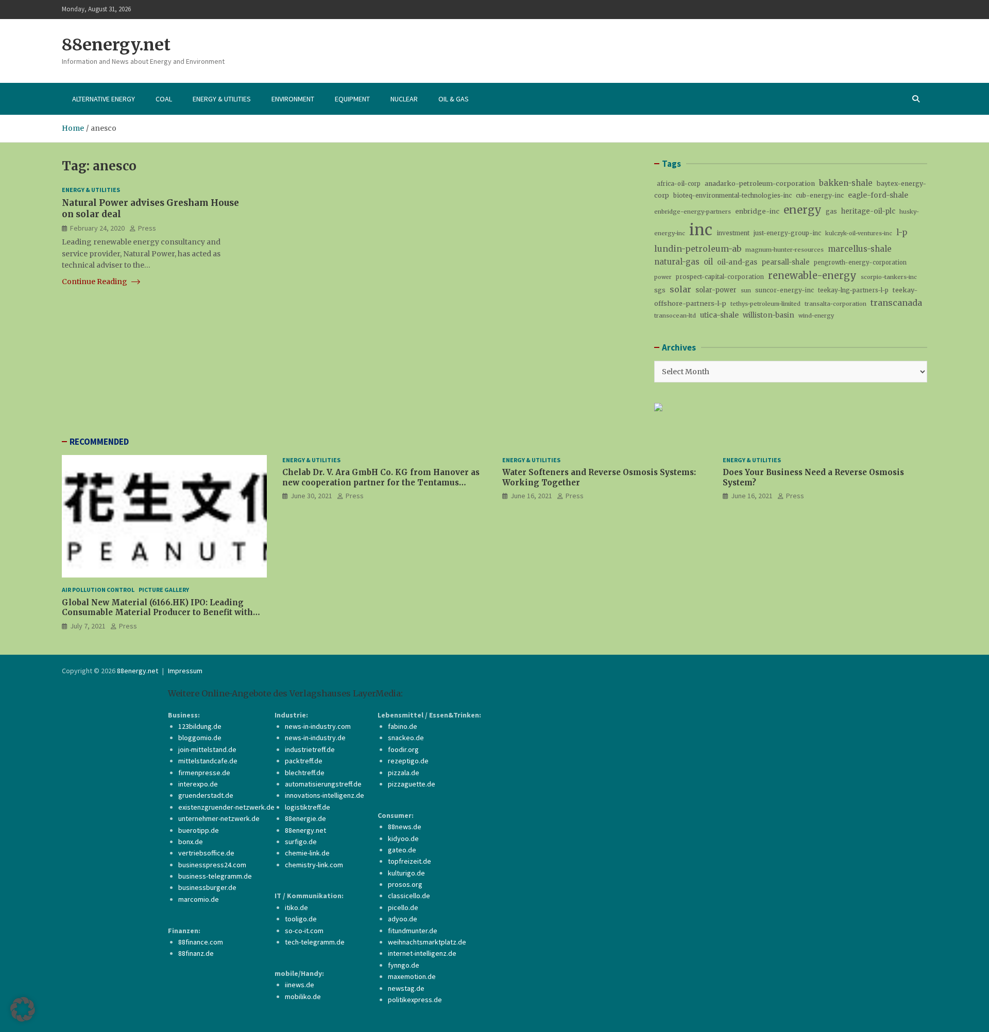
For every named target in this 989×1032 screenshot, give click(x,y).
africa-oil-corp (679, 183)
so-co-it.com (304, 930)
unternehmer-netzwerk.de (219, 818)
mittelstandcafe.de (207, 760)
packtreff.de (303, 760)
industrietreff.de (310, 749)
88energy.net (116, 44)
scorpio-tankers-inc (889, 277)
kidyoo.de (403, 838)
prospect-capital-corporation (720, 277)
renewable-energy (812, 276)
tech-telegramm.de (315, 942)
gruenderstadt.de (205, 795)
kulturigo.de (406, 873)
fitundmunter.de (412, 930)
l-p (901, 232)
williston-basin (768, 315)
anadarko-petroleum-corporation (760, 183)
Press (147, 227)
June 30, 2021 (311, 495)
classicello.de (409, 895)
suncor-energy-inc (784, 290)
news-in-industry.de (315, 737)
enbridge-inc (757, 211)
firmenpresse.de (204, 772)
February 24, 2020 (97, 227)
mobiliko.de (303, 996)
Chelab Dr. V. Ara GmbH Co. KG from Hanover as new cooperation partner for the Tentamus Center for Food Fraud (381, 482)
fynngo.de (403, 965)
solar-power (716, 290)
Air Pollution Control (98, 589)
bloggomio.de (199, 737)
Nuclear (404, 98)
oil (708, 262)
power (663, 277)
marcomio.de (198, 899)
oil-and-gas (737, 262)
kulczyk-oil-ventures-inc (858, 233)
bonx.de (190, 841)
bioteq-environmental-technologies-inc (732, 195)
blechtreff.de (305, 772)
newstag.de (406, 988)
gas (831, 211)
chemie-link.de (307, 853)
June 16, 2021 (531, 495)
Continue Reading (95, 281)
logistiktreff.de (307, 807)
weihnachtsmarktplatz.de (427, 942)
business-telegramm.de (215, 876)
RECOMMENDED (99, 441)
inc (700, 229)
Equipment (352, 98)
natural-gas (677, 262)
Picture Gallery (164, 589)
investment (733, 233)
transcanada (896, 303)
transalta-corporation (835, 303)
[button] (22, 1009)
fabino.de (402, 726)
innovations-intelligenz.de (324, 795)
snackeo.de (406, 737)
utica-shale (719, 315)
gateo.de (402, 849)
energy (802, 210)
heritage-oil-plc (868, 211)
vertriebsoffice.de (206, 853)
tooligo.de (301, 918)
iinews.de (299, 984)
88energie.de (305, 818)
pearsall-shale (785, 262)
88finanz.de (196, 953)
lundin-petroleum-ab (697, 248)
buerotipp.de (198, 830)
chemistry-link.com (314, 864)
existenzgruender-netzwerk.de (226, 807)
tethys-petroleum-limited (765, 303)
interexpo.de (198, 784)
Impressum (185, 670)
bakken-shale (846, 183)
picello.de (403, 907)
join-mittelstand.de (207, 749)
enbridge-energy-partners (692, 211)
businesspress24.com (212, 864)
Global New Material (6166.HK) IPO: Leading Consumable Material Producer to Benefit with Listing (157, 612)
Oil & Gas (453, 98)
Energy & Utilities (222, 98)
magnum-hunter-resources (784, 249)
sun (746, 290)
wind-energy (816, 315)
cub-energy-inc (820, 195)
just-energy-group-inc (787, 233)
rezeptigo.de (408, 760)
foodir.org (403, 749)
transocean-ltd (675, 315)
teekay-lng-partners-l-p (853, 290)
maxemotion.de (412, 976)
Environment (292, 98)
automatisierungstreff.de (323, 784)
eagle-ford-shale (878, 195)
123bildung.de (199, 726)
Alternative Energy (103, 98)
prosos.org (405, 884)
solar (680, 289)
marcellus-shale (860, 249)
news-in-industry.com (318, 726)
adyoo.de (402, 918)
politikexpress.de (415, 999)
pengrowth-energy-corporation (860, 262)
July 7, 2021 (88, 626)
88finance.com (200, 942)
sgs (660, 290)
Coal (164, 98)
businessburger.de (207, 887)
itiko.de (296, 907)
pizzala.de (403, 772)
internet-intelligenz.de (422, 953)
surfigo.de (301, 841)
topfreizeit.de (409, 861)
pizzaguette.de (411, 784)
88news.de (404, 826)
